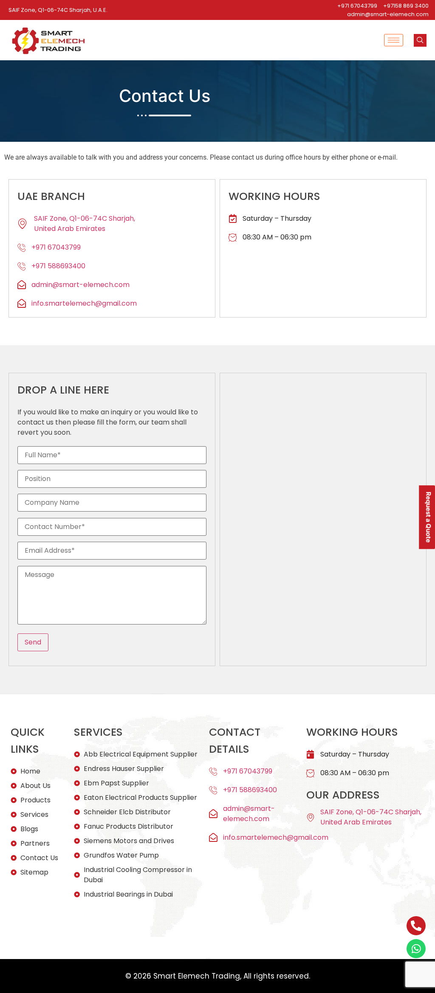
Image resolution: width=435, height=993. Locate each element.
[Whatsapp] (416, 948)
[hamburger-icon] (393, 40)
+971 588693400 (58, 266)
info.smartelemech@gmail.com (84, 303)
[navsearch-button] (420, 40)
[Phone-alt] (416, 925)
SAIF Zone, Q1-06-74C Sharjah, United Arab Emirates (84, 223)
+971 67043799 (56, 247)
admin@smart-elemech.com (80, 285)
